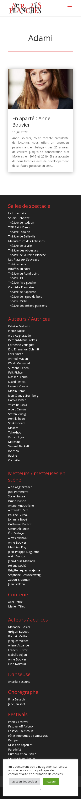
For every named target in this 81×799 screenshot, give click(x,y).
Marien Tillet (16, 606)
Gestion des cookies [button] (25, 781)
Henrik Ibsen (16, 419)
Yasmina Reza (17, 405)
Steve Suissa (16, 496)
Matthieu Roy (17, 547)
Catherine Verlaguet (21, 345)
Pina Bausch (16, 699)
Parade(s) (14, 749)
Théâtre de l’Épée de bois (25, 296)
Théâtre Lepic (17, 264)
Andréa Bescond (19, 682)
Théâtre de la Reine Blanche (27, 255)
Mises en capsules (20, 745)
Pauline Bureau (18, 515)
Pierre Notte (16, 331)
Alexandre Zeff (18, 510)
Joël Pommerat (18, 492)
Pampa (13, 740)
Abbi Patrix (15, 602)
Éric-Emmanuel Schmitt (23, 349)
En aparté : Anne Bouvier (31, 121)
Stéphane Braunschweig (24, 575)
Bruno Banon (17, 501)
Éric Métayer (16, 533)
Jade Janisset (16, 704)
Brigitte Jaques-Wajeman (25, 570)
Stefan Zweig (17, 414)
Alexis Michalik (17, 538)
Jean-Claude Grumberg (23, 395)
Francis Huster (17, 650)
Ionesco (13, 451)
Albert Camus (17, 409)
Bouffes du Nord (19, 269)
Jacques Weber (18, 641)
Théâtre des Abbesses (23, 250)
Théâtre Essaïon (19, 232)
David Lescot (17, 382)
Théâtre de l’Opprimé (22, 292)
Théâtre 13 (15, 278)
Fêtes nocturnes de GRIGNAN (28, 736)
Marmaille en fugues (22, 759)
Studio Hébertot (18, 218)
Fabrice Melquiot (19, 326)
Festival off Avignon (21, 726)
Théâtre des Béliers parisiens (27, 306)
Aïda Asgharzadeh (20, 335)
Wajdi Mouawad (19, 363)
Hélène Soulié (17, 566)
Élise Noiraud (17, 664)
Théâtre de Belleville (21, 236)
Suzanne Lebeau (19, 368)
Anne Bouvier (17, 542)
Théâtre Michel (18, 301)
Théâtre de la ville (20, 246)
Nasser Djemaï (18, 377)
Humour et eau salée (22, 754)
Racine (12, 455)
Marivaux (14, 442)
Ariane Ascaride (18, 645)
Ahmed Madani (18, 359)
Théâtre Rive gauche (22, 282)
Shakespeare (16, 423)
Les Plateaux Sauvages (23, 259)
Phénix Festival (18, 722)
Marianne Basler (19, 627)
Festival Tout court (20, 731)
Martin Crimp (17, 391)
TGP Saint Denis (19, 227)
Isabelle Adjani (17, 655)
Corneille (14, 460)
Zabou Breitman (19, 580)
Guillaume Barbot (20, 524)
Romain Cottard (18, 636)
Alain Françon (17, 556)
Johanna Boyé (17, 519)
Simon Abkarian (18, 529)
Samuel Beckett (18, 446)
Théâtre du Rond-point (23, 273)
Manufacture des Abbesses (26, 241)
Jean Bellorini (17, 584)
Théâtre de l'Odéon (21, 222)
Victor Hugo (16, 437)
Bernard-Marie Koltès (22, 340)
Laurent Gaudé (18, 386)
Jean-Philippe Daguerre (23, 552)
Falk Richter (16, 372)
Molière (13, 428)
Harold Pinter (17, 400)
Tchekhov (14, 432)
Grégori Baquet (18, 631)
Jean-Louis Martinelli (21, 561)
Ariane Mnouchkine (21, 506)
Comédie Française (21, 287)
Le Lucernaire (17, 213)
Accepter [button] (51, 781)
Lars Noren (15, 354)
